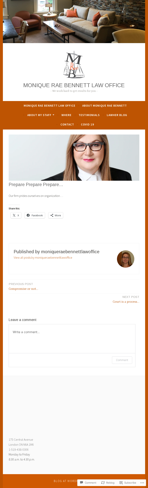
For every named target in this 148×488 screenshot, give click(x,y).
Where (66, 115)
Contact (67, 124)
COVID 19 (87, 124)
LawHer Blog (117, 115)
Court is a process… (126, 299)
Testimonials (89, 115)
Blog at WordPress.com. (74, 481)
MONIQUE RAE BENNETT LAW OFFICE (74, 85)
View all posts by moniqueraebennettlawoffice (43, 257)
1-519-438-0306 (19, 449)
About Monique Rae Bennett (104, 105)
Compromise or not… (23, 286)
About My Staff (39, 115)
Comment (122, 360)
